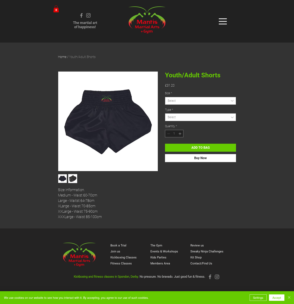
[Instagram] (88, 15)
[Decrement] (168, 133)
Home (62, 57)
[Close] (289, 297)
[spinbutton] (174, 133)
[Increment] (180, 133)
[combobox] (200, 101)
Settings (258, 298)
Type (169, 109)
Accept (276, 298)
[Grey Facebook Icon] (81, 15)
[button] (56, 8)
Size (168, 93)
